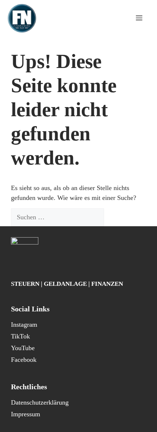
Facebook (24, 359)
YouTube (23, 348)
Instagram (24, 324)
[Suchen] (117, 217)
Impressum (25, 414)
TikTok (20, 336)
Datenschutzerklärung (40, 402)
